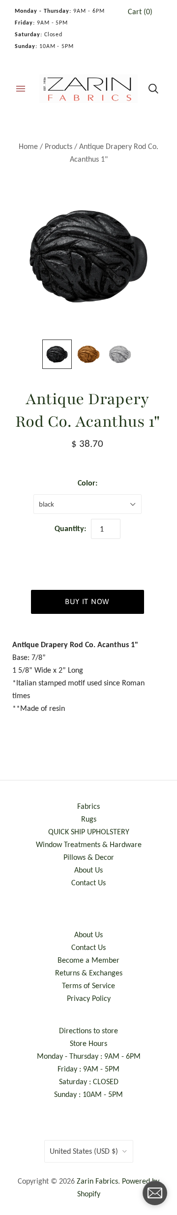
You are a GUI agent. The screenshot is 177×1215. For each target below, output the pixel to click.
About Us (88, 870)
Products (58, 146)
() (140, 11)
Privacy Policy (89, 998)
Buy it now (87, 601)
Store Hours (88, 1043)
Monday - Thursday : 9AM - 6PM (89, 1056)
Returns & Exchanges (88, 972)
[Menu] (21, 88)
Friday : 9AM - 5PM (88, 1068)
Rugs (88, 819)
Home (28, 146)
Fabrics (88, 806)
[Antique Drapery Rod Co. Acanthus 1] (57, 354)
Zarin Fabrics (97, 1181)
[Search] (153, 88)
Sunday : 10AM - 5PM (88, 1094)
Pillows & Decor (88, 857)
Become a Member (88, 960)
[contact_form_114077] (155, 1193)
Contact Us (88, 882)
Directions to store (88, 1030)
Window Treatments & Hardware (89, 844)
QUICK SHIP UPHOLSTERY (88, 831)
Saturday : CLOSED (88, 1081)
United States (84, 1151)
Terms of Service (88, 985)
